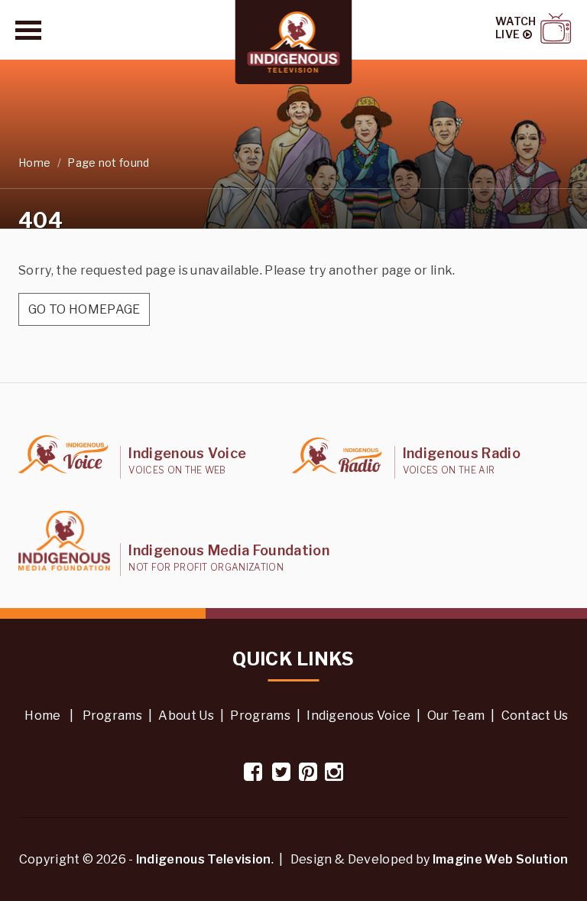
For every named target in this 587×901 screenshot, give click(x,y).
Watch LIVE (516, 28)
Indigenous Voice (358, 715)
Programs (113, 715)
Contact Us (535, 715)
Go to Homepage (84, 309)
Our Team (456, 715)
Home (34, 162)
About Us (186, 715)
